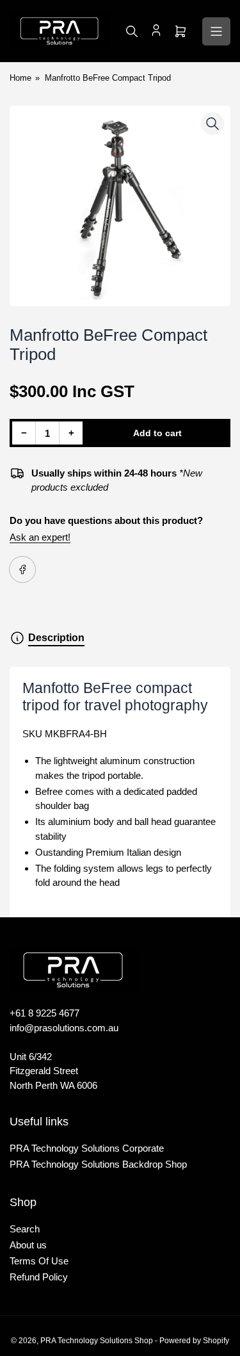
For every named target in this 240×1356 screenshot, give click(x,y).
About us (28, 1244)
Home (20, 78)
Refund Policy (39, 1276)
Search (25, 1228)
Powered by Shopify (194, 1340)
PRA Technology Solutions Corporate (87, 1148)
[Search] (132, 31)
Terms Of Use (39, 1260)
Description (56, 637)
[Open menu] (216, 31)
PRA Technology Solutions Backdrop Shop (98, 1164)
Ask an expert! (40, 537)
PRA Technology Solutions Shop (96, 1340)
